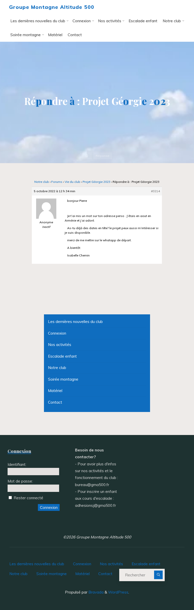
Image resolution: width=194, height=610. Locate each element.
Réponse (102, 156)
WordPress (118, 592)
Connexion (57, 333)
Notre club (41, 182)
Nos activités (59, 344)
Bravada (95, 592)
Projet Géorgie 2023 (96, 182)
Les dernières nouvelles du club (75, 321)
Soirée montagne (63, 379)
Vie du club (72, 182)
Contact (55, 402)
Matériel (55, 390)
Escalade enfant (62, 356)
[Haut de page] (174, 590)
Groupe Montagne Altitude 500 (51, 7)
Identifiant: (17, 464)
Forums (56, 182)
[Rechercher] (158, 575)
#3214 (155, 191)
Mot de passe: (20, 481)
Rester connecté (28, 497)
